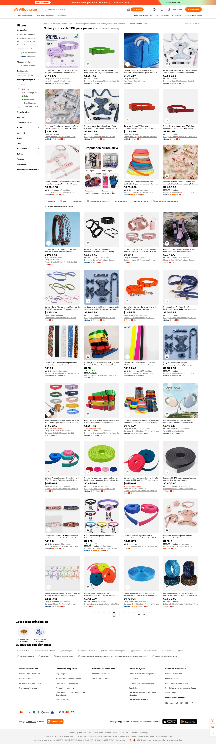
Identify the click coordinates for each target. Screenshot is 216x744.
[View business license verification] (130, 740)
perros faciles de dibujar (65, 656)
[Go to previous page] (94, 614)
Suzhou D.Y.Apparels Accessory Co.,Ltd (139, 192)
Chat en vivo (133, 678)
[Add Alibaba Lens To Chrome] (55, 721)
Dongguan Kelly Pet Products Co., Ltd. (59, 433)
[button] (128, 9)
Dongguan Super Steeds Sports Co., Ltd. (99, 489)
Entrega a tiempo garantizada (67, 683)
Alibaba (46, 24)
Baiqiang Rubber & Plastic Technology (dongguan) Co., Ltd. (180, 489)
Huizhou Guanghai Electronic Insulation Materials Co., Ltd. (62, 489)
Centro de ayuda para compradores (142, 674)
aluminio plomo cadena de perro (167, 201)
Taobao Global (118, 733)
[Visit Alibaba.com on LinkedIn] (171, 703)
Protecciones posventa (65, 688)
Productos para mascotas (86, 24)
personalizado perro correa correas (60, 207)
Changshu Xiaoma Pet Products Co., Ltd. (60, 318)
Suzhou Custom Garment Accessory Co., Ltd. (62, 373)
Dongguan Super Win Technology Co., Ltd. (179, 318)
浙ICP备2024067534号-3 (172, 740)
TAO (127, 733)
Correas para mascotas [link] (138, 24)
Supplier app (123, 722)
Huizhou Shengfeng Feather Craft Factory (100, 548)
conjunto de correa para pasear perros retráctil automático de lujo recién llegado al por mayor (114, 656)
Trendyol (134, 733)
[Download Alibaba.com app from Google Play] (188, 721)
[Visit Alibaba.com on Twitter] (176, 703)
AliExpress (72, 733)
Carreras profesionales (28, 688)
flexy (64, 201)
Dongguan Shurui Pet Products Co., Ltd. (178, 81)
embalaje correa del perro (99, 201)
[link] (213, 720)
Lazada (108, 733)
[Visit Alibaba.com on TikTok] (191, 703)
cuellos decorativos (27, 656)
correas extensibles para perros (166, 656)
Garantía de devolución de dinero (68, 678)
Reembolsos (133, 688)
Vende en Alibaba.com (173, 674)
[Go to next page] (149, 614)
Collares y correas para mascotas (112, 24)
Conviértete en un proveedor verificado (180, 688)
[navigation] (28, 319)
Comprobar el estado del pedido (177, 683)
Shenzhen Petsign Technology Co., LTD (139, 318)
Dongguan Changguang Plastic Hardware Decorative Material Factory (101, 81)
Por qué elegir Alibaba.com (29, 674)
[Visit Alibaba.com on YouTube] (186, 703)
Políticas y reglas (62, 700)
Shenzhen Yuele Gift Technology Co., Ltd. (140, 260)
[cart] (162, 10)
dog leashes (45, 656)
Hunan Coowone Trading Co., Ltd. (57, 81)
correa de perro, (121, 201)
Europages (144, 733)
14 (144, 614)
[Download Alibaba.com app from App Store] (169, 721)
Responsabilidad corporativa (30, 683)
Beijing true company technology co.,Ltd (100, 375)
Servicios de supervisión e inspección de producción (70, 694)
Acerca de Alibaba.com (28, 668)
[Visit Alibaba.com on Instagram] (181, 703)
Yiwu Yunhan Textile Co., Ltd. (135, 81)
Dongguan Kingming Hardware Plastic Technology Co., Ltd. (62, 546)
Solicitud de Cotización (101, 678)
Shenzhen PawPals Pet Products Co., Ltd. (179, 260)
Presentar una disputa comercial (141, 683)
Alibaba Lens (31, 722)
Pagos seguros (61, 674)
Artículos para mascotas (62, 24)
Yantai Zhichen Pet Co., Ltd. (173, 431)
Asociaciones (170, 693)
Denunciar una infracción (138, 700)
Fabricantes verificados (101, 674)
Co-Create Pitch (25, 678)
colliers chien (77, 201)
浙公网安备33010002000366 (148, 740)
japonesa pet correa (141, 201)
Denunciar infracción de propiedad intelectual (142, 694)
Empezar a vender (172, 678)
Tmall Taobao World (95, 733)
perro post (51, 201)
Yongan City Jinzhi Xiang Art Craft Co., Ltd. (61, 262)
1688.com (82, 733)
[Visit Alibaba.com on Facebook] (166, 703)
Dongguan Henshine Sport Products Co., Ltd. (141, 431)
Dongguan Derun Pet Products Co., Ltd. (60, 192)
